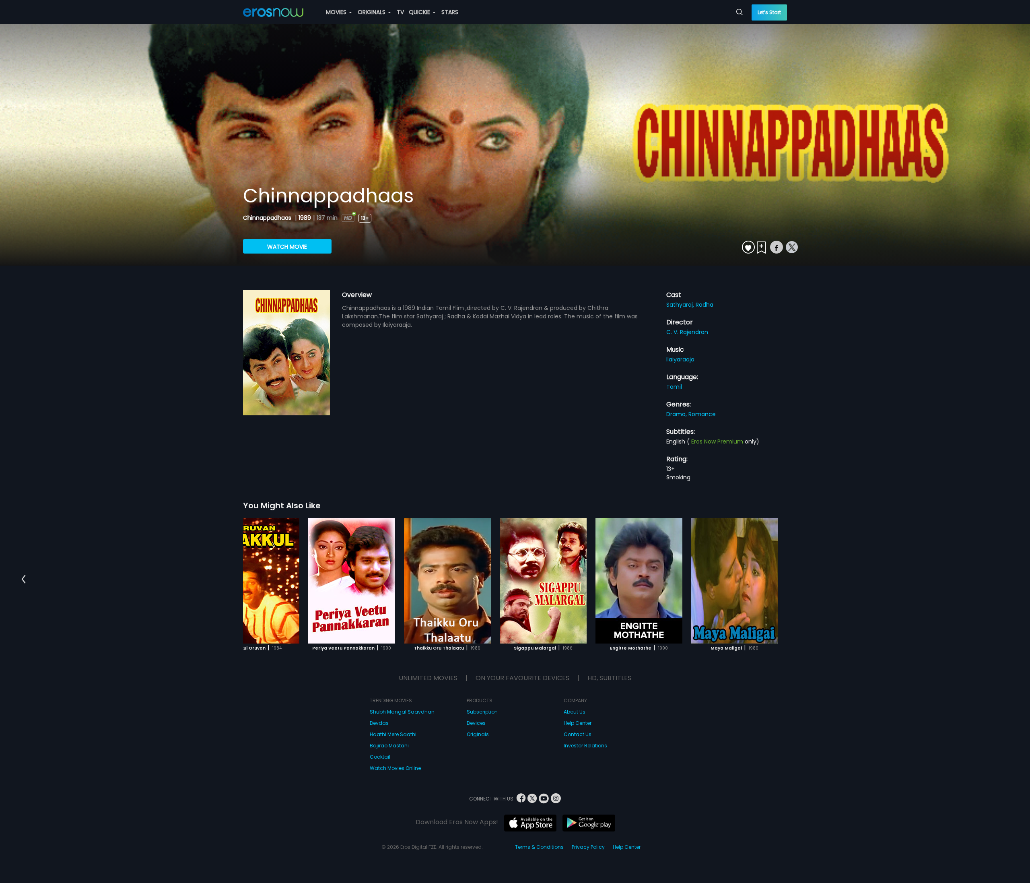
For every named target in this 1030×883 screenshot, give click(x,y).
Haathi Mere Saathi (393, 734)
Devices (476, 723)
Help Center (577, 723)
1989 (305, 218)
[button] (23, 579)
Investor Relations (585, 745)
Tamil (674, 387)
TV (400, 12)
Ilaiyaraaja (680, 359)
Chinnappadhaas (268, 218)
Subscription (482, 711)
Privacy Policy (588, 847)
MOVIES (337, 12)
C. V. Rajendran (687, 332)
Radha (704, 305)
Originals (478, 734)
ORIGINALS (372, 12)
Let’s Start (769, 12)
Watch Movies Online (395, 768)
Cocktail (380, 756)
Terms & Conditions (539, 847)
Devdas (379, 723)
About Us (574, 711)
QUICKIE (420, 12)
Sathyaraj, (681, 305)
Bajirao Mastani (389, 745)
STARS (449, 12)
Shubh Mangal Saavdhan (402, 711)
